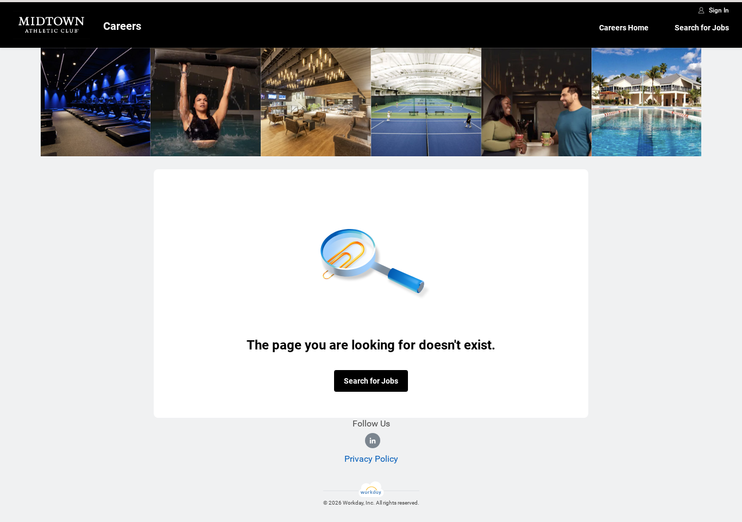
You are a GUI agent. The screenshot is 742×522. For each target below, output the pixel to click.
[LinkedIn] (372, 440)
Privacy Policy (371, 459)
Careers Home (624, 27)
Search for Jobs (702, 27)
